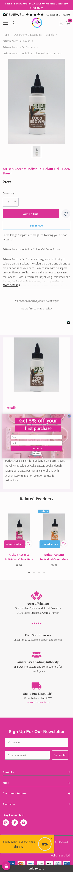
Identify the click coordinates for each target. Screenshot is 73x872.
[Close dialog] (69, 416)
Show (6, 865)
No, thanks (36, 453)
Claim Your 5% (36, 448)
